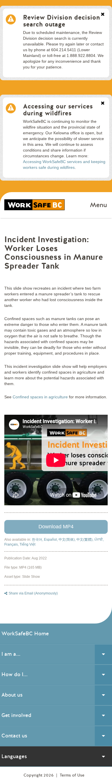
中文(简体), (67, 540)
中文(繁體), (85, 540)
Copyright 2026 (39, 775)
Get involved (16, 715)
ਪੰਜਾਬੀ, (99, 540)
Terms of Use (72, 775)
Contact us (14, 735)
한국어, (38, 540)
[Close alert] (102, 15)
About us (12, 694)
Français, (12, 544)
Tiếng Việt (27, 544)
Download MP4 (56, 526)
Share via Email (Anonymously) (33, 593)
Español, (51, 540)
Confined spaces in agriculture (40, 397)
